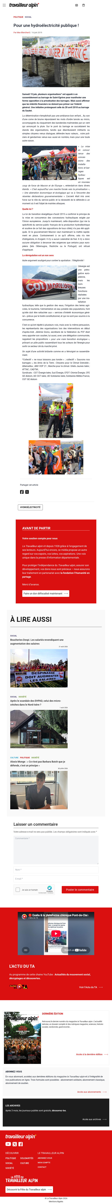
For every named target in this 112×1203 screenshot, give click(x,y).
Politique (18, 17)
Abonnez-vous (45, 1158)
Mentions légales (56, 1201)
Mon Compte (44, 1162)
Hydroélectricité (30, 507)
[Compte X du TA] (15, 1144)
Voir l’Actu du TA (88, 987)
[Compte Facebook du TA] (20, 1144)
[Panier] (83, 5)
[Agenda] (76, 5)
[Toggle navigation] (4, 5)
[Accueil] (24, 5)
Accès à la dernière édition (89, 1054)
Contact (42, 1167)
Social (28, 17)
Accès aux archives (91, 1119)
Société (22, 697)
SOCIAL (9, 1163)
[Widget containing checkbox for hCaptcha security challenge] (34, 890)
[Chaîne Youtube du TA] (8, 1144)
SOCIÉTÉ (9, 1168)
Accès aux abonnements (89, 1092)
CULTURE (24, 1163)
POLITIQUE (10, 1158)
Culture (14, 758)
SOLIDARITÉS (26, 1158)
